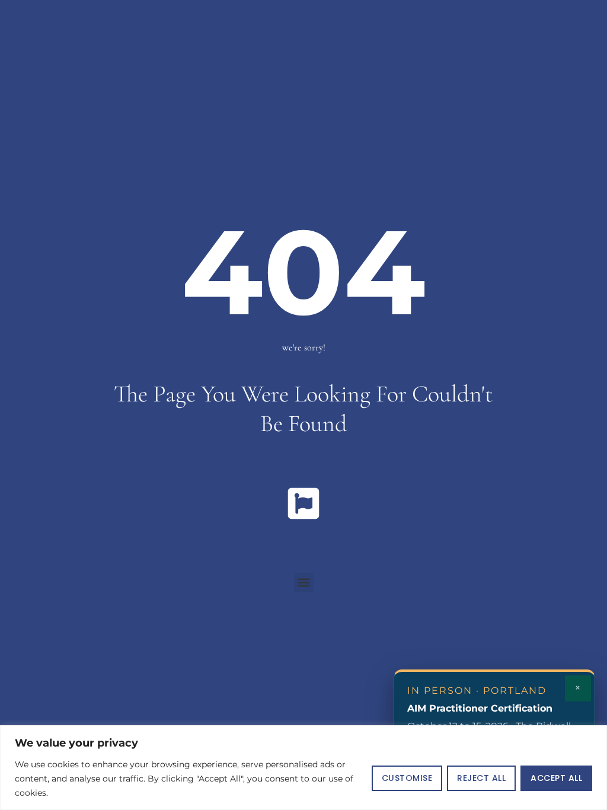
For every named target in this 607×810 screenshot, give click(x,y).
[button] (304, 582)
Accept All (556, 778)
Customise (407, 778)
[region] (303, 767)
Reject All (481, 778)
